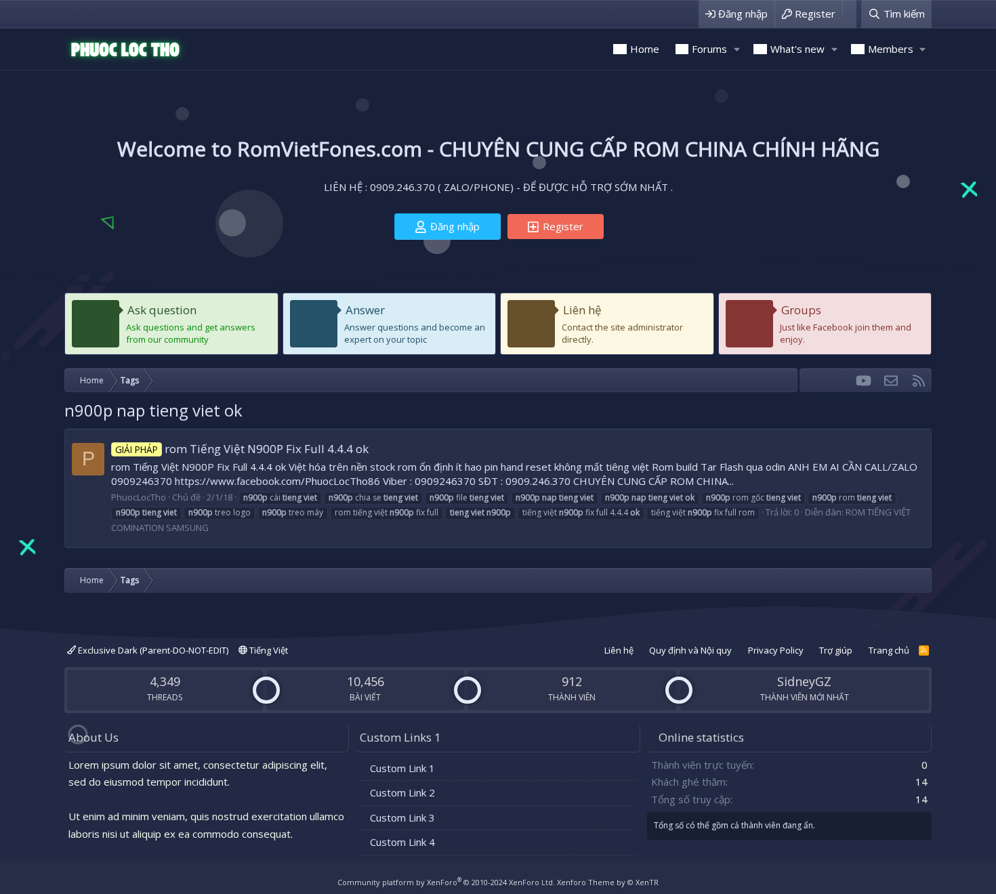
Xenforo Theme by (608, 882)
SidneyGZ (804, 681)
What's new (797, 49)
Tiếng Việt (267, 650)
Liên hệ (582, 310)
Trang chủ (889, 650)
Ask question (161, 310)
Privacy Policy (776, 650)
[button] (736, 49)
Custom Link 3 (402, 817)
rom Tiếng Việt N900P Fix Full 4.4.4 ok (242, 448)
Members (890, 49)
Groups (801, 310)
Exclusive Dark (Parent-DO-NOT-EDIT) (152, 650)
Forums (709, 49)
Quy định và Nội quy (690, 650)
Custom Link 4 (402, 842)
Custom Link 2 (402, 792)
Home (644, 49)
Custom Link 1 (402, 768)
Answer (365, 310)
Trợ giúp (835, 650)
